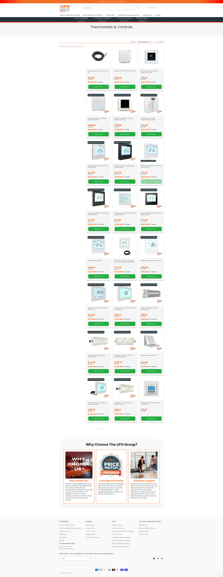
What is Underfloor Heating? (121, 540)
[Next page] (107, 429)
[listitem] (79, 476)
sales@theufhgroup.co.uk (73, 528)
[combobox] (111, 8)
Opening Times (117, 525)
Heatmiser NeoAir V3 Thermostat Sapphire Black (124, 166)
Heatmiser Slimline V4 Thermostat (151, 260)
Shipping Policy (91, 534)
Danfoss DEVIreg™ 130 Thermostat (124, 71)
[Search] (138, 8)
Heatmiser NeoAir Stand (148, 355)
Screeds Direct (144, 534)
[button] (70, 15)
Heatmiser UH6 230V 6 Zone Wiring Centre (149, 308)
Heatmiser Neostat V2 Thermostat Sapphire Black (98, 213)
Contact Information (92, 537)
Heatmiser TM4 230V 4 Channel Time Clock (97, 308)
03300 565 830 (69, 525)
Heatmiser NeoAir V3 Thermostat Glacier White (98, 166)
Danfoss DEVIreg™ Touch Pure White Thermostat (123, 119)
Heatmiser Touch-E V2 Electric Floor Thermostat (97, 403)
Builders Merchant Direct (147, 528)
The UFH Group (68, 573)
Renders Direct (144, 531)
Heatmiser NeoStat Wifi (95, 260)
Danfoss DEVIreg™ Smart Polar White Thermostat (97, 119)
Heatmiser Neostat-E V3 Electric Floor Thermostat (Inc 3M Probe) (124, 261)
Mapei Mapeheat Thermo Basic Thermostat (150, 403)
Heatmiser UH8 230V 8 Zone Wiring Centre (96, 356)
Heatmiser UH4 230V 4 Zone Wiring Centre (123, 403)
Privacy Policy (90, 528)
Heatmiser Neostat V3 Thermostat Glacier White (124, 213)
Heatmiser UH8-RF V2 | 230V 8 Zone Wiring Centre (123, 356)
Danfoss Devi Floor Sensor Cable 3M (98, 71)
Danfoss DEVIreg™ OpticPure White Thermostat (150, 71)
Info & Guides (116, 534)
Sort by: (133, 42)
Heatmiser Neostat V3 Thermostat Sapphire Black (151, 213)
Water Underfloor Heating (120, 546)
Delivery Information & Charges (122, 531)
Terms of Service (91, 531)
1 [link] (92, 429)
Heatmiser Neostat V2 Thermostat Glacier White (151, 166)
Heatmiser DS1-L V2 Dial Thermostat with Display (148, 119)
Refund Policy (90, 525)
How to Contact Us (118, 528)
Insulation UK (143, 525)
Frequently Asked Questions (121, 537)
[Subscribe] (89, 558)
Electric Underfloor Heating (121, 543)
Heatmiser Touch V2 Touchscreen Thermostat (124, 308)
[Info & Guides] (149, 8)
